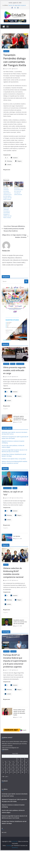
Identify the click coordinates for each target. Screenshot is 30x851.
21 (14, 769)
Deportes (6, 564)
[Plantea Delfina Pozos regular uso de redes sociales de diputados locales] (7, 713)
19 (7, 769)
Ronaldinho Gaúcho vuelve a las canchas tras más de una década (20, 621)
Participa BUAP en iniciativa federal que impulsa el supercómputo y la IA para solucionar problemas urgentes (15, 661)
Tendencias (13, 651)
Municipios (6, 51)
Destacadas (6, 363)
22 (18, 769)
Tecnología (6, 651)
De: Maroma (16, 536)
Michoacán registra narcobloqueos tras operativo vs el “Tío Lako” (20, 418)
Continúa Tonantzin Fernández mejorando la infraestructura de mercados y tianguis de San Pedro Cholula (7, 193)
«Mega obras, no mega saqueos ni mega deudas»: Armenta (14, 236)
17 (26, 766)
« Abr (3, 776)
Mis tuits (4, 832)
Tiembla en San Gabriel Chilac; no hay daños (14, 459)
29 (18, 772)
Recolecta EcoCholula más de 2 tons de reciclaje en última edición (18, 191)
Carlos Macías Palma (18, 498)
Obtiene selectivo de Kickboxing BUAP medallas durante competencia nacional (13, 572)
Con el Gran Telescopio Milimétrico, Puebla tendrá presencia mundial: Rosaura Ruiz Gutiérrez (14, 228)
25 (3, 772)
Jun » (7, 776)
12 (7, 766)
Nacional (13, 363)
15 (18, 766)
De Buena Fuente (7, 488)
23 (22, 769)
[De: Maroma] (7, 537)
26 (7, 772)
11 (3, 766)
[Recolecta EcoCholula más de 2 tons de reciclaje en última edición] (19, 184)
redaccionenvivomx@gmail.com (10, 747)
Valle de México (20, 363)
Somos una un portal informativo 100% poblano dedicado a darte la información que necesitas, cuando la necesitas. (14, 743)
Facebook (5, 781)
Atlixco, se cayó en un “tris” (13, 493)
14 (14, 766)
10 (26, 762)
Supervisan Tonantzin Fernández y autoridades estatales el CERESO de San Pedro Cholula (7, 212)
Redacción (15, 68)
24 (26, 769)
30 (22, 772)
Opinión (15, 488)
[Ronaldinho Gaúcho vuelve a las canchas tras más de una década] (7, 623)
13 (11, 766)
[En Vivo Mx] (4, 27)
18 (3, 769)
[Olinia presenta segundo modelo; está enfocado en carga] (15, 354)
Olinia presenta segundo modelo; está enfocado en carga (14, 370)
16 (22, 766)
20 (11, 769)
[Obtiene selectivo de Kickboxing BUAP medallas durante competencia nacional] (15, 555)
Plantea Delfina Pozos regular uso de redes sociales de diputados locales (19, 712)
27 (11, 772)
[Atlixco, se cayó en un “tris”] (15, 478)
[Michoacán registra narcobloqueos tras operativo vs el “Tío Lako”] (7, 419)
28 (14, 772)
